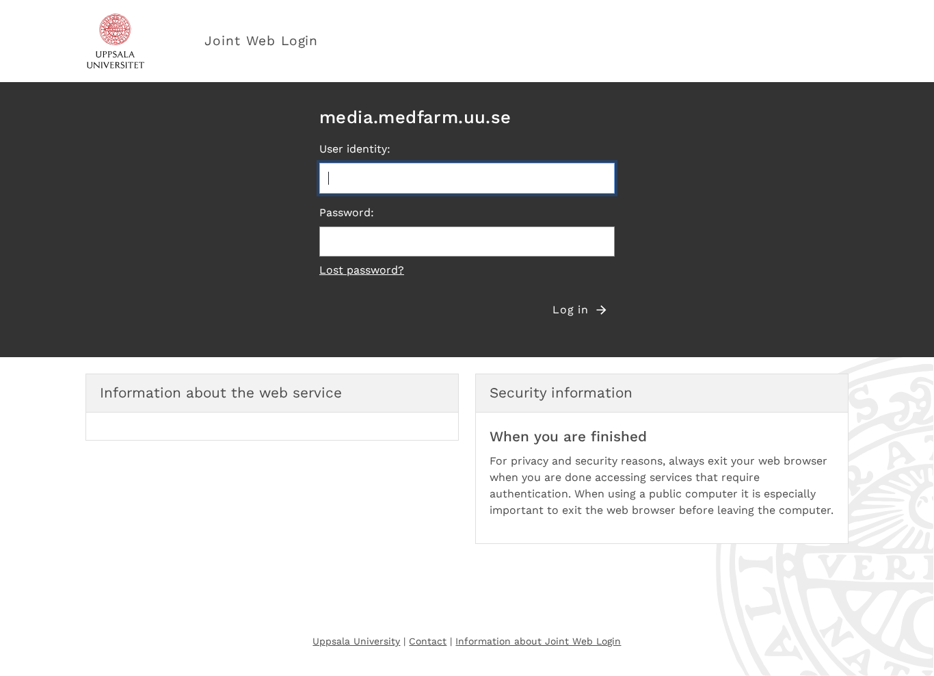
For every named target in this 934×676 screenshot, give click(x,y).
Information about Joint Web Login (538, 641)
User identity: (354, 148)
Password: (346, 212)
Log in (570, 309)
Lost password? (361, 269)
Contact (427, 641)
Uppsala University (356, 641)
